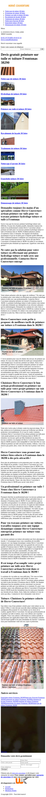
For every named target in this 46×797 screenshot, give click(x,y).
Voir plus (4, 752)
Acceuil (7, 787)
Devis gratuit (5, 40)
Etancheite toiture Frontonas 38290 (12, 697)
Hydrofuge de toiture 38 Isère (15, 13)
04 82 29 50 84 (6, 38)
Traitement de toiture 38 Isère (15, 19)
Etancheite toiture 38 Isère (14, 23)
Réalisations (14, 40)
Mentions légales (10, 790)
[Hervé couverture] (15, 7)
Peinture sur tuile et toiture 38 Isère (17, 15)
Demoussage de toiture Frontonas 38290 (18, 703)
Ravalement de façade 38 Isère (15, 17)
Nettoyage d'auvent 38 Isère (14, 21)
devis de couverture (18, 773)
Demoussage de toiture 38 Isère (15, 25)
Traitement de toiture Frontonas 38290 (18, 699)
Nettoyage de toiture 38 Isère (15, 11)
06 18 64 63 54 (16, 38)
